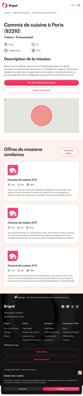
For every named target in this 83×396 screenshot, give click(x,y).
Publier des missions (52, 332)
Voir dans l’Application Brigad (41, 83)
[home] (9, 5)
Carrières (7, 332)
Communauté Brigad (71, 332)
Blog (64, 328)
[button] (72, 5)
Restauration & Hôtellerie (13, 313)
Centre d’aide (68, 336)
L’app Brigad (27, 328)
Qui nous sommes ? (11, 328)
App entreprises (41, 359)
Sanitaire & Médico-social (14, 317)
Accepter (61, 389)
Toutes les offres (68, 151)
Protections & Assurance (31, 340)
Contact (66, 340)
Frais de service (28, 336)
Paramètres (23, 389)
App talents (41, 352)
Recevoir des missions (30, 332)
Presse (6, 336)
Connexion (48, 340)
